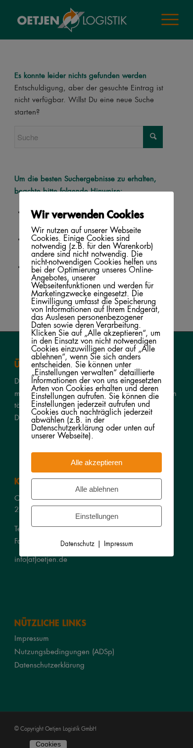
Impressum (118, 544)
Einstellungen (96, 516)
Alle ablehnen (96, 489)
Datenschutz (77, 544)
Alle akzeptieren (96, 462)
